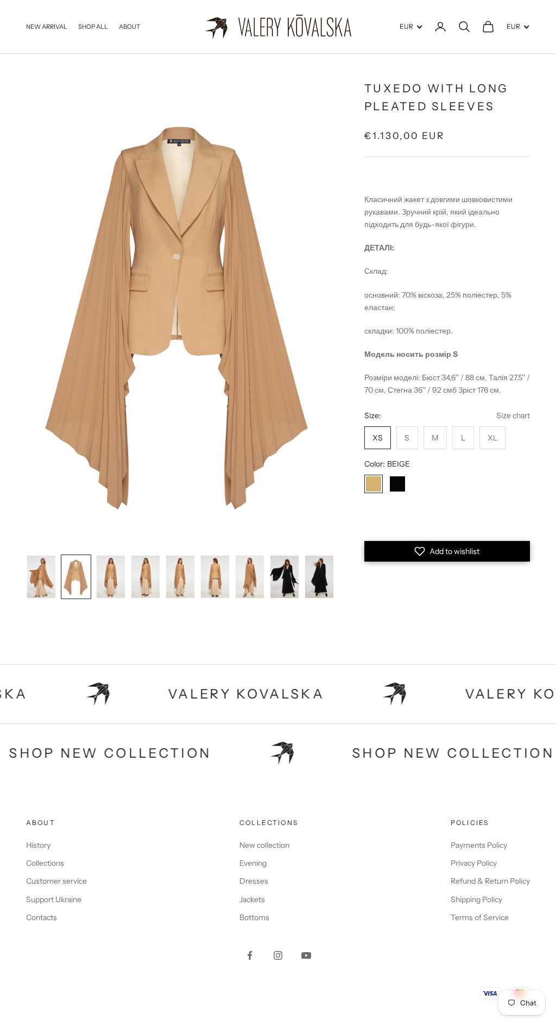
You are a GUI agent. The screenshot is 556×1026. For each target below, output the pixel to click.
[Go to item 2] (76, 577)
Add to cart (447, 522)
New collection (264, 845)
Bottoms (254, 917)
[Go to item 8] (284, 577)
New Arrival (46, 26)
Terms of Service (480, 917)
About (129, 26)
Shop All (93, 26)
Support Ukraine (53, 899)
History (38, 845)
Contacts (41, 917)
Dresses (253, 881)
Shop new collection (145, 753)
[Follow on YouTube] (306, 955)
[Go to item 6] (215, 577)
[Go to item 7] (250, 577)
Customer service (56, 881)
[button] (447, 551)
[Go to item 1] (41, 577)
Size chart (513, 415)
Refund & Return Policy (490, 881)
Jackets (252, 899)
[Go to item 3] (111, 577)
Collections (45, 863)
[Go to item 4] (145, 577)
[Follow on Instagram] (278, 955)
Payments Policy (479, 845)
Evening (253, 863)
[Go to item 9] (319, 577)
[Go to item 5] (180, 577)
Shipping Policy (476, 899)
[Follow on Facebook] (249, 955)
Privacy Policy (474, 863)
